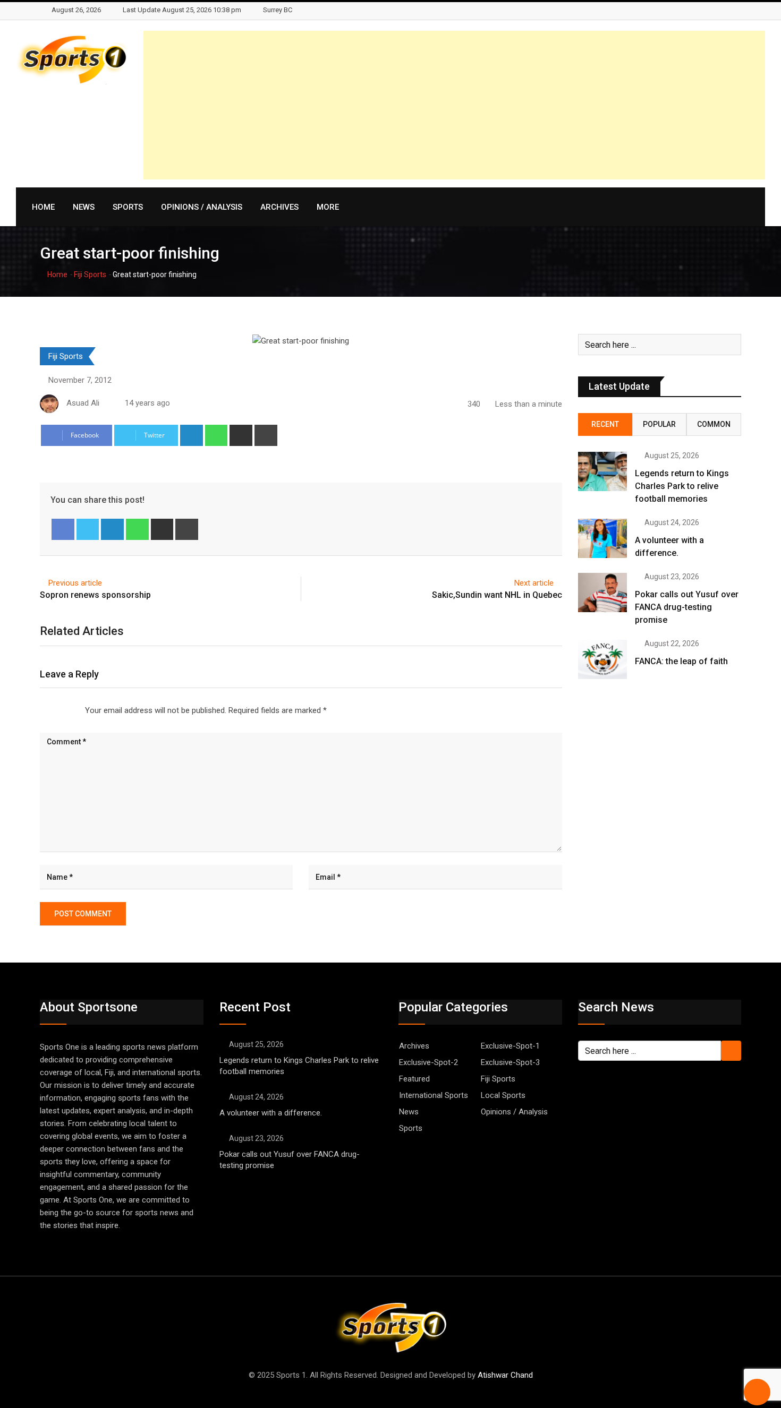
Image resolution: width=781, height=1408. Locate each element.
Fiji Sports (90, 274)
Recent (605, 424)
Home (43, 207)
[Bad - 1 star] (40, 710)
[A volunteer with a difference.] (602, 538)
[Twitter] (88, 529)
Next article (534, 583)
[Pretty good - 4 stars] (66, 710)
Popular (659, 424)
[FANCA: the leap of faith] (602, 659)
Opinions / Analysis (201, 207)
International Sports (433, 1095)
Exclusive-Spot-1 (510, 1046)
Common (714, 424)
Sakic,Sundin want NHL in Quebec (497, 595)
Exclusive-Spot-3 (510, 1062)
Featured (414, 1079)
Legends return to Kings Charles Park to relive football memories (682, 486)
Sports (128, 207)
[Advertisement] (454, 105)
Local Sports (503, 1095)
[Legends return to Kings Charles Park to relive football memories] (602, 471)
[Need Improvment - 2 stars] (49, 710)
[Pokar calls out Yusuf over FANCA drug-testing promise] (602, 592)
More (328, 207)
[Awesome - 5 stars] (74, 710)
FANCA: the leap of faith (682, 661)
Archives (279, 207)
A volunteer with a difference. (270, 1113)
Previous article (75, 583)
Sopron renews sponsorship (95, 595)
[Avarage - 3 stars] (57, 710)
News (84, 207)
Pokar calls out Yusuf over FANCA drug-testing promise (686, 607)
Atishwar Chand (505, 1375)
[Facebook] (63, 529)
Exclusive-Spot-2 (428, 1062)
